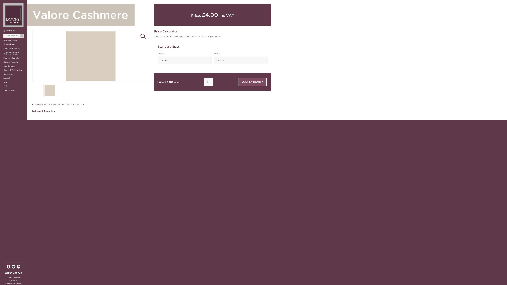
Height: (161, 53)
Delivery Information (43, 111)
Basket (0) (10, 31)
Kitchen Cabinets (10, 62)
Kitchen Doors (9, 44)
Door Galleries (9, 66)
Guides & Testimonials (12, 70)
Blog (5, 82)
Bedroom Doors (10, 40)
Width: (217, 53)
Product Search (10, 90)
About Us (7, 78)
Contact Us (8, 74)
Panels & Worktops (11, 48)
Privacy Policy (13, 280)
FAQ (5, 86)
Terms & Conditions (13, 277)
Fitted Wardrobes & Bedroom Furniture (11, 53)
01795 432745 (13, 273)
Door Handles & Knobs (12, 58)
